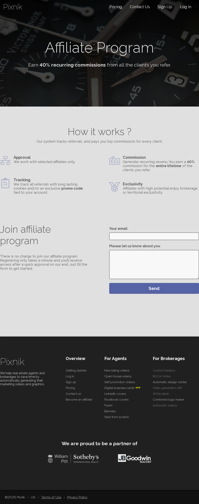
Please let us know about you (134, 246)
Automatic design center (170, 382)
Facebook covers (116, 399)
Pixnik (12, 361)
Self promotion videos (119, 382)
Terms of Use (51, 497)
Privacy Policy (77, 497)
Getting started (76, 370)
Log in (70, 376)
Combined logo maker (168, 399)
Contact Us (140, 6)
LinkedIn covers (115, 394)
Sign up (71, 382)
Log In (185, 6)
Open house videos (117, 376)
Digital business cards (122, 388)
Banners (110, 411)
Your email (118, 228)
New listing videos (116, 370)
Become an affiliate (79, 399)
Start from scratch (116, 417)
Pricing (115, 6)
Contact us (73, 394)
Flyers (108, 405)
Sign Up (165, 6)
